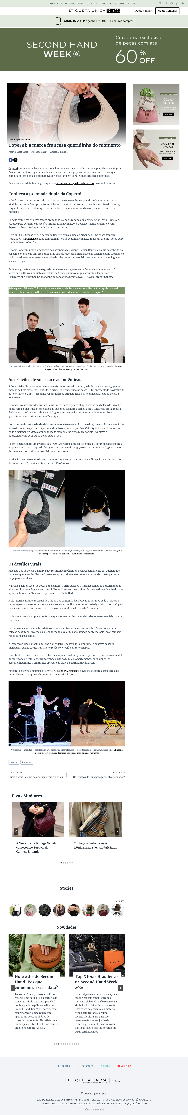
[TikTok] (177, 3)
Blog (59, 3)
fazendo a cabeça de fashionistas (75, 183)
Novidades (120, 3)
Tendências (105, 3)
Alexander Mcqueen (65, 670)
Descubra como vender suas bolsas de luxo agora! (74, 292)
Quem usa (92, 3)
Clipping (133, 3)
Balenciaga (31, 238)
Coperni (13, 168)
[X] (15, 160)
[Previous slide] (13, 988)
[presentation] (38, 819)
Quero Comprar (167, 10)
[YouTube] (182, 3)
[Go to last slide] (16, 831)
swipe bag (27, 762)
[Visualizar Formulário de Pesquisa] (160, 3)
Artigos (69, 3)
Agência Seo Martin (94, 1109)
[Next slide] (120, 988)
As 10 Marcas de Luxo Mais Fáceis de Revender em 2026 (95, 982)
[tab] (61, 863)
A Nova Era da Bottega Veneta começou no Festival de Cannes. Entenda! (36, 847)
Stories (80, 3)
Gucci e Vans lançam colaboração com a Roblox (36, 775)
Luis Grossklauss (20, 152)
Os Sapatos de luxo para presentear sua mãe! (99, 775)
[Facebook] (166, 3)
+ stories (119, 901)
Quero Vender (143, 10)
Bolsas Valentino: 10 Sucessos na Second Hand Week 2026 (34, 982)
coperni (14, 762)
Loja (52, 3)
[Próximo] (117, 831)
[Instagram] (171, 3)
